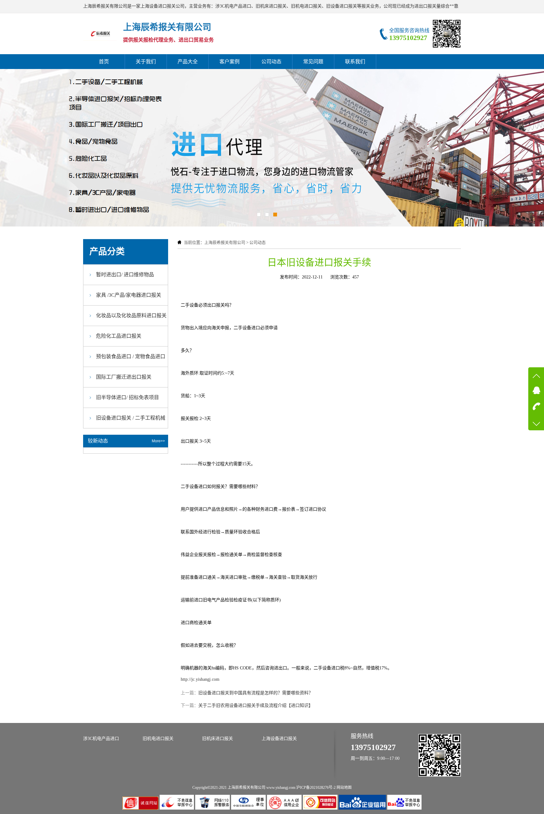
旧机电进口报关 (158, 738)
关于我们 (146, 61)
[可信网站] (321, 808)
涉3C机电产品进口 (101, 738)
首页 (104, 61)
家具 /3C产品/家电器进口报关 (128, 295)
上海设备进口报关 (279, 738)
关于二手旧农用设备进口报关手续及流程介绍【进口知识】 (255, 705)
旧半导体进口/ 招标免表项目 (127, 397)
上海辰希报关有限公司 (224, 242)
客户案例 (229, 61)
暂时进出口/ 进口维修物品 (125, 274)
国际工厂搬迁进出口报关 (123, 377)
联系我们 (355, 61)
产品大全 (188, 61)
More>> (158, 441)
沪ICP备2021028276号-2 (316, 787)
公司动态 (271, 61)
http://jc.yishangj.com (200, 679)
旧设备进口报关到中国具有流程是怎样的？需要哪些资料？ (255, 693)
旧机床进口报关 (217, 738)
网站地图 (344, 787)
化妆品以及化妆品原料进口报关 (131, 315)
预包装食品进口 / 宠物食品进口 (130, 356)
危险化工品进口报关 (118, 336)
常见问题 (313, 61)
